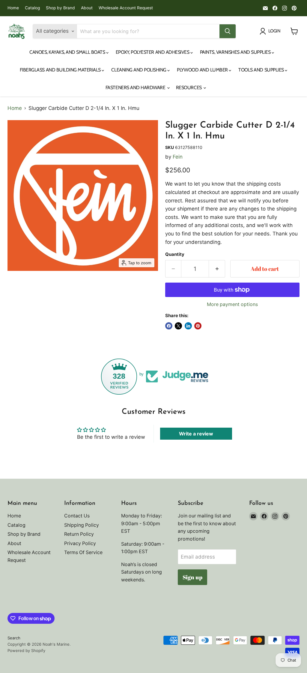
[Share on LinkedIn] (188, 325)
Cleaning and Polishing (139, 70)
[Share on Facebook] (168, 325)
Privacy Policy (80, 543)
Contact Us (77, 516)
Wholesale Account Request (126, 8)
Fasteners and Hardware (136, 87)
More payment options (232, 304)
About (87, 8)
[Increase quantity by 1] (217, 268)
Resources (189, 87)
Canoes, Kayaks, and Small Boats (67, 52)
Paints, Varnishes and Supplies (236, 52)
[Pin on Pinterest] (197, 325)
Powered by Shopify (26, 650)
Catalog (32, 8)
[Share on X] (178, 325)
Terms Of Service (83, 552)
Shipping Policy (81, 525)
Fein (178, 157)
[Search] (227, 31)
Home (13, 8)
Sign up (192, 577)
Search (13, 637)
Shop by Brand (60, 8)
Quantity (174, 254)
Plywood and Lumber (203, 70)
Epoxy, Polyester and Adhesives (153, 52)
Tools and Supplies (261, 70)
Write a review (196, 434)
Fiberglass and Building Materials (61, 70)
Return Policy (79, 534)
